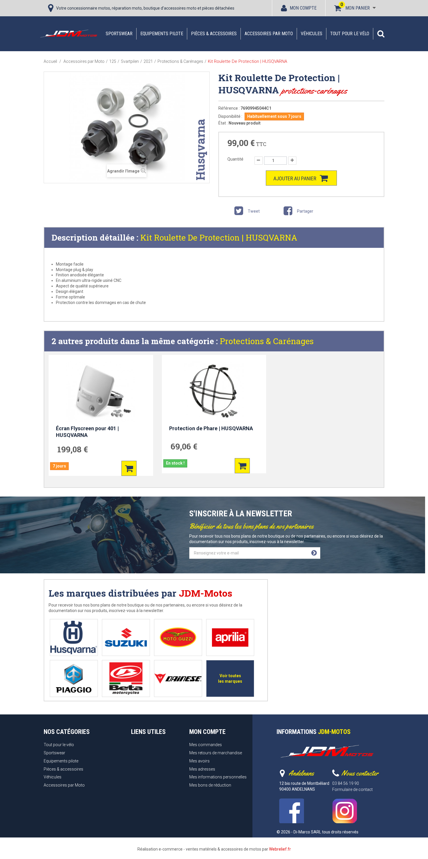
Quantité (235, 159)
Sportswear (119, 33)
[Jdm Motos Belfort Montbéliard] (68, 33)
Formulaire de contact (352, 789)
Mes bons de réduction (210, 785)
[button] (380, 34)
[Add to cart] (129, 468)
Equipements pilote (161, 33)
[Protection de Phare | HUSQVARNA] (214, 391)
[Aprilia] (230, 637)
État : (223, 123)
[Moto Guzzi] (178, 637)
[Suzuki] (126, 637)
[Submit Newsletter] (314, 553)
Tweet (253, 211)
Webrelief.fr (280, 849)
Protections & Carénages (267, 341)
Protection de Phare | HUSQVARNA (211, 428)
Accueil (50, 61)
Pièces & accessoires (214, 33)
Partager (304, 211)
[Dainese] (178, 678)
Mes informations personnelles (218, 777)
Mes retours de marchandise (215, 752)
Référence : (229, 108)
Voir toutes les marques (230, 678)
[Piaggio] (74, 678)
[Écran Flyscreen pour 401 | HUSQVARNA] (100, 391)
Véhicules (311, 33)
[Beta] (126, 678)
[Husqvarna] (74, 637)
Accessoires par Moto (269, 33)
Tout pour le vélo (349, 33)
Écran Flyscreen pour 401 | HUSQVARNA (87, 431)
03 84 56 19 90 (345, 783)
